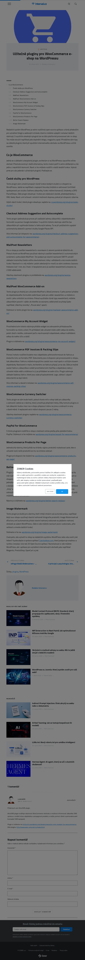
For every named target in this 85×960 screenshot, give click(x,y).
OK (62, 491)
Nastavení (50, 491)
